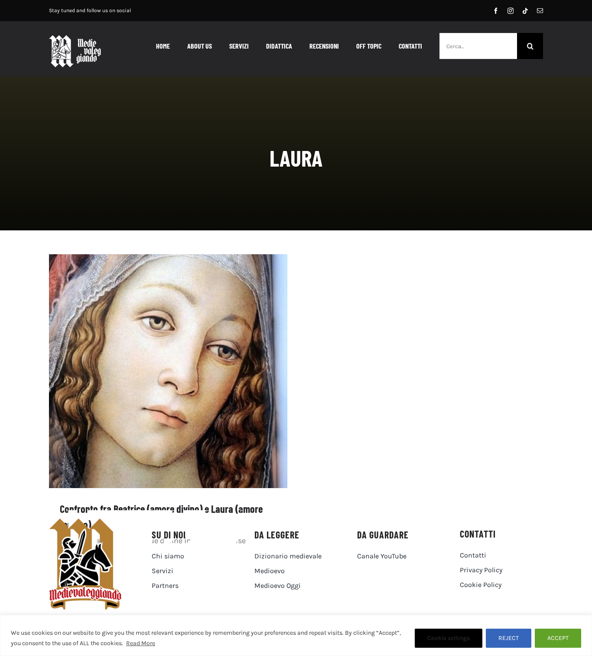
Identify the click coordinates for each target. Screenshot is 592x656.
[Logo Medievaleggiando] (85, 522)
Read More (140, 643)
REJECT (508, 638)
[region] (296, 635)
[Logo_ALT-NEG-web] (75, 39)
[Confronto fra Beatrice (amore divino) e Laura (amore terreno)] (168, 371)
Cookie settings (448, 638)
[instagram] (510, 11)
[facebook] (496, 11)
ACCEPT (558, 638)
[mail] (540, 11)
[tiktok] (525, 11)
